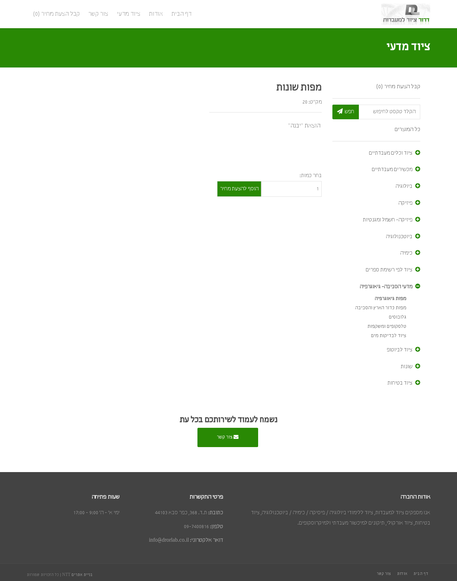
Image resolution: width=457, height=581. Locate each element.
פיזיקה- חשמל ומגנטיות (387, 219)
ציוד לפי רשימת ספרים (389, 269)
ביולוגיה (404, 186)
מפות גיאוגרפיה (390, 298)
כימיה (406, 253)
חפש (349, 111)
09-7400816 (196, 526)
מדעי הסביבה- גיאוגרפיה (386, 286)
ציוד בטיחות (399, 383)
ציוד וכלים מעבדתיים (390, 153)
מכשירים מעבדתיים (392, 169)
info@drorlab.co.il (169, 540)
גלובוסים (397, 317)
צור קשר (98, 14)
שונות (406, 366)
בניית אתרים (82, 575)
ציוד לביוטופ (399, 349)
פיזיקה (405, 203)
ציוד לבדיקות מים (388, 336)
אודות (156, 14)
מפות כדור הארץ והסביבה (380, 308)
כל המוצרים (407, 129)
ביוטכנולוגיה (399, 236)
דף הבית (181, 14)
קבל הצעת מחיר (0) (56, 14)
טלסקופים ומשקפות (386, 326)
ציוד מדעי (128, 14)
